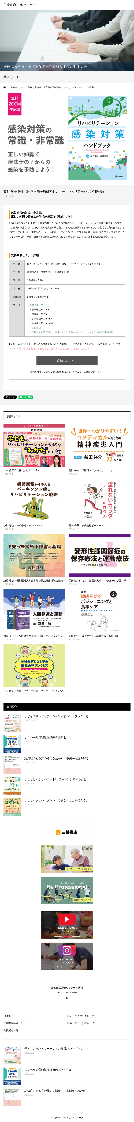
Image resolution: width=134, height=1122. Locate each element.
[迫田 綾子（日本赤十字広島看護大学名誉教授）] (100, 610)
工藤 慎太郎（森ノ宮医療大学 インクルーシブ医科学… (99, 580)
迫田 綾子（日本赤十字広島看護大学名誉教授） (95, 635)
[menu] (129, 5)
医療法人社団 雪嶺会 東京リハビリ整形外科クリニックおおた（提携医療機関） (73, 332)
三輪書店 (36, 327)
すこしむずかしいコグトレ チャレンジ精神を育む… (56, 779)
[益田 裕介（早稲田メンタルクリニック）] (100, 445)
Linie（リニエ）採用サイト (82, 1023)
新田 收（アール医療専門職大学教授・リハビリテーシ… (34, 635)
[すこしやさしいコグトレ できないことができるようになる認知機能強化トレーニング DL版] (12, 807)
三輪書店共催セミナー (15, 1023)
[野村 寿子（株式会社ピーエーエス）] (100, 500)
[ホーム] (4, 87)
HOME (7, 1016)
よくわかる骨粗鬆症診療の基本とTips (48, 737)
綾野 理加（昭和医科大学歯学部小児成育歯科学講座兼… (34, 580)
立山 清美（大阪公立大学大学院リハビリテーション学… (34, 690)
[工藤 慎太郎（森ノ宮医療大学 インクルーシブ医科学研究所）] (100, 555)
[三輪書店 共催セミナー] (19, 5)
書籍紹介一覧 (10, 1030)
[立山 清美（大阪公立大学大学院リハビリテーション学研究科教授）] (34, 665)
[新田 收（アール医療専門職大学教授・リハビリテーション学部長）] (34, 610)
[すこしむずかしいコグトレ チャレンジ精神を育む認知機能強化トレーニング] (12, 786)
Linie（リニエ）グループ (80, 1016)
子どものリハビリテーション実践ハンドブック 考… (57, 716)
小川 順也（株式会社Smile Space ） (23, 525)
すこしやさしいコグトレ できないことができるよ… (57, 800)
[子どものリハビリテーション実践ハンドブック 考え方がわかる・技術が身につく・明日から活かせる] (12, 723)
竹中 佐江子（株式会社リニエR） (21, 470)
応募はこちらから (67, 360)
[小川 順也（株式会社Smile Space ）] (34, 500)
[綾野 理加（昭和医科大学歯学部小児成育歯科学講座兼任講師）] (34, 555)
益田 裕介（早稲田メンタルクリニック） (91, 470)
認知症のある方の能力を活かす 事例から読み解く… (57, 758)
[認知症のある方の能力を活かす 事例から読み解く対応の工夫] (12, 765)
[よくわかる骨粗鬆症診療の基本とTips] (12, 744)
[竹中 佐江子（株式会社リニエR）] (34, 445)
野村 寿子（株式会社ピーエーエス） (89, 525)
